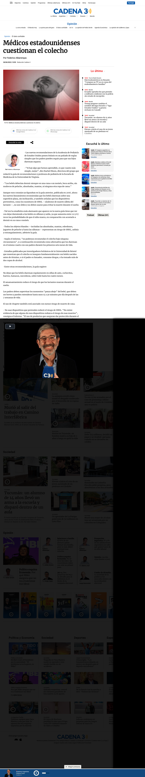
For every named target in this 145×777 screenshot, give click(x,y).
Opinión (33, 3)
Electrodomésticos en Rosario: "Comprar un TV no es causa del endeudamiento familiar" (97, 82)
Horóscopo (91, 3)
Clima (84, 3)
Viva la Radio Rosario (95, 78)
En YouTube (76, 3)
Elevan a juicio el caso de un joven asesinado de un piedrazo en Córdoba (98, 131)
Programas (41, 3)
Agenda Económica (101, 28)
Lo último (97, 71)
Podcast (90, 215)
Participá (131, 3)
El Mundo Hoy (32, 28)
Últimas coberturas (53, 3)
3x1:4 (71, 28)
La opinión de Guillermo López (119, 28)
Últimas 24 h (66, 3)
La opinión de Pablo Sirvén (83, 28)
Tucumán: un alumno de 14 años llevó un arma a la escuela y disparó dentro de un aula (98, 119)
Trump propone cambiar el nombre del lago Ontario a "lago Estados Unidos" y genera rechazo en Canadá (98, 106)
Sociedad (91, 115)
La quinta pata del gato (46, 28)
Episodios (94, 157)
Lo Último (54, 16)
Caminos (26, 3)
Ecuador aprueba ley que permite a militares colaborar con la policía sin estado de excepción (98, 94)
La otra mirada (21, 28)
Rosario (82, 16)
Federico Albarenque (14, 169)
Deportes (18, 3)
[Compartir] (31, 143)
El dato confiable (61, 28)
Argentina (62, 16)
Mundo (92, 16)
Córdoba (73, 16)
